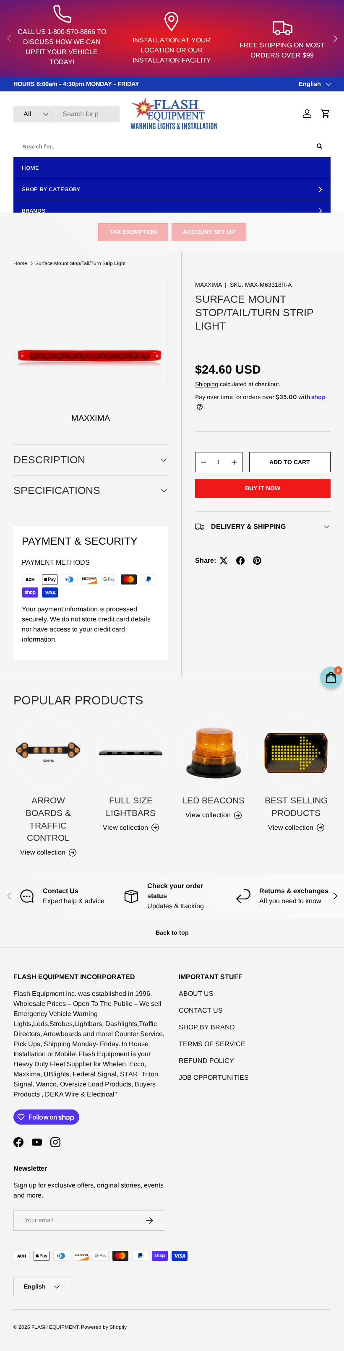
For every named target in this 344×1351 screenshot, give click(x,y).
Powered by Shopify (104, 1327)
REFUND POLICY (206, 1060)
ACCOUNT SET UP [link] (209, 232)
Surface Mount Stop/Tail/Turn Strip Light (80, 263)
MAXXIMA (208, 284)
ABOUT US (196, 993)
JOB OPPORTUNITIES (214, 1077)
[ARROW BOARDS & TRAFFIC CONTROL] (48, 753)
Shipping (206, 384)
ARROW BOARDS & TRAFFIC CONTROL (48, 818)
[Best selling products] (296, 753)
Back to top (172, 932)
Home (20, 263)
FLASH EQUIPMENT (54, 1327)
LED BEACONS (213, 800)
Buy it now (262, 488)
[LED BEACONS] (213, 753)
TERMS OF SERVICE (212, 1043)
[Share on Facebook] (240, 560)
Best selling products (296, 806)
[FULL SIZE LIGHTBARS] (130, 753)
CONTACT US (201, 1010)
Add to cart (289, 462)
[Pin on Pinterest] (257, 560)
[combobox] (66, 114)
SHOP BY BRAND (207, 1027)
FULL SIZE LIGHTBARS (131, 806)
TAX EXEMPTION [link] (133, 232)
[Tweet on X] (223, 560)
